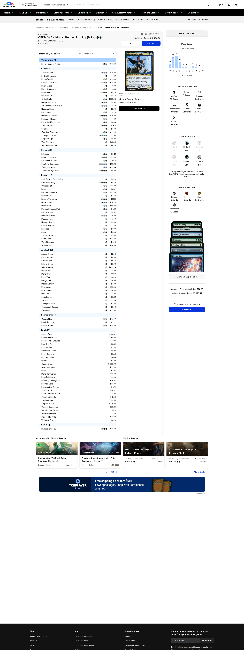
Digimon (100, 12)
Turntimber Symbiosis (50, 170)
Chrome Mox (46, 261)
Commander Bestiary (86, 19)
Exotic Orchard (47, 354)
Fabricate (45, 154)
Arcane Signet (47, 254)
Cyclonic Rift (46, 186)
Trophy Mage (47, 139)
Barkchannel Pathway (50, 337)
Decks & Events (122, 19)
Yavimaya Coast (48, 420)
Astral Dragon (47, 73)
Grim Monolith (47, 267)
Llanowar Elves (47, 109)
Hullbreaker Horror (49, 102)
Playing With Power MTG (52, 41)
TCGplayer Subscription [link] (84, 645)
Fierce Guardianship (49, 192)
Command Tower (48, 351)
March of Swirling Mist (50, 209)
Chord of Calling (48, 182)
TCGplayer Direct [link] (81, 641)
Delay (43, 189)
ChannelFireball (105, 19)
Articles (70, 19)
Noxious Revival (48, 222)
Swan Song (46, 239)
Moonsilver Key (47, 284)
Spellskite (45, 129)
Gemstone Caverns (49, 367)
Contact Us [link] (129, 636)
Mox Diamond (47, 290)
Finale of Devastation (50, 157)
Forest (44, 361)
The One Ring (47, 310)
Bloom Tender (47, 79)
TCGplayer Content (43, 27)
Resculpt (45, 229)
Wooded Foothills (48, 417)
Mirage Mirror (47, 280)
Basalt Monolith (47, 257)
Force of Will (46, 202)
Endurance (45, 92)
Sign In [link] (220, 5)
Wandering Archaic (49, 145)
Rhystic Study (47, 325)
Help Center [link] (130, 641)
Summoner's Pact (48, 235)
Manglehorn (46, 112)
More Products (172, 12)
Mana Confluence (48, 374)
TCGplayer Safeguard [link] (83, 636)
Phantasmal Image (48, 119)
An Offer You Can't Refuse (52, 179)
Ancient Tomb (47, 334)
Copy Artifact (46, 319)
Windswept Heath (48, 413)
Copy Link (156, 34)
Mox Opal (45, 294)
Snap (43, 232)
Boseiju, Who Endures (50, 341)
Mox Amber (46, 287)
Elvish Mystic (46, 86)
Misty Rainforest (48, 377)
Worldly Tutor (47, 245)
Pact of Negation (48, 225)
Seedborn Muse (48, 125)
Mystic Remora (47, 322)
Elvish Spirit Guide (48, 89)
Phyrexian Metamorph (50, 122)
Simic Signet (46, 297)
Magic (7, 12)
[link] (9, 4)
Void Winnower (47, 142)
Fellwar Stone (47, 264)
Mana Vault (46, 277)
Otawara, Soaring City (50, 380)
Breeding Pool (47, 344)
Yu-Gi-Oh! (23, 12)
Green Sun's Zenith (49, 161)
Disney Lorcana (62, 12)
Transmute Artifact (49, 167)
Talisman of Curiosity (50, 307)
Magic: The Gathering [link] (38, 636)
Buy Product (139, 108)
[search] (137, 4)
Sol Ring (44, 300)
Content (192, 12)
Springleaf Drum (48, 304)
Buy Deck (151, 43)
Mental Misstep (47, 212)
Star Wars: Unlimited (122, 12)
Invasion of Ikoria (48, 429)
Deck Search (137, 19)
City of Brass (46, 347)
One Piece (83, 12)
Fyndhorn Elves (47, 96)
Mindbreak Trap (48, 216)
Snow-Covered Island (50, 394)
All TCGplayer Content (198, 19)
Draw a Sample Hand (187, 277)
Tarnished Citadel (48, 397)
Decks (76, 27)
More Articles (112, 472)
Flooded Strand (48, 357)
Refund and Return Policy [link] (135, 645)
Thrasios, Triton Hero (50, 132)
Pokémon (41, 12)
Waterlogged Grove (49, 410)
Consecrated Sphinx (50, 82)
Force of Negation (49, 199)
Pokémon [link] (33, 645)
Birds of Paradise (48, 76)
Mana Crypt (46, 274)
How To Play (152, 19)
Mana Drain (46, 206)
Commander (87, 27)
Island (43, 370)
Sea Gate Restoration (50, 164)
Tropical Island (47, 404)
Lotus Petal (46, 270)
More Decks (199, 472)
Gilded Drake (46, 99)
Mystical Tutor (47, 219)
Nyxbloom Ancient (49, 116)
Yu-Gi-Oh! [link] (33, 641)
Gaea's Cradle (47, 364)
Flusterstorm (46, 196)
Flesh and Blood (149, 12)
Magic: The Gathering (50, 19)
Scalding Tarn (47, 390)
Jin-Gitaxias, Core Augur (51, 106)
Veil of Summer (47, 242)
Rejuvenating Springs (50, 387)
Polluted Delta (47, 384)
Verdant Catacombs (49, 407)
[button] (207, 4)
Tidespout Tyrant (48, 135)
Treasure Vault (47, 400)
